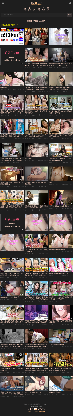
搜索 (69, 14)
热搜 (43, 10)
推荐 (39, 10)
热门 (34, 10)
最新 (25, 10)
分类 (48, 10)
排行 (29, 10)
